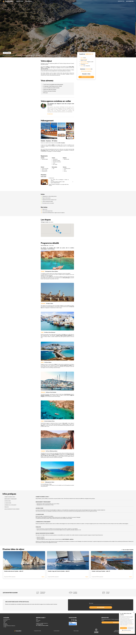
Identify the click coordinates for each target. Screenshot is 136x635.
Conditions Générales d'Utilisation (9, 625)
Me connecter (130, 1)
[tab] (56, 176)
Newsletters (5, 624)
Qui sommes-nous (6, 619)
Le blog (4, 626)
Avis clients (5, 620)
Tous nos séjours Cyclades (127, 549)
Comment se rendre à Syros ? (9, 496)
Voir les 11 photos (7, 52)
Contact (37, 621)
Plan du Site (38, 620)
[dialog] (127, 623)
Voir (70, 137)
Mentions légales (76, 630)
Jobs (4, 622)
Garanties (5, 623)
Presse (4, 621)
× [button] (133, 612)
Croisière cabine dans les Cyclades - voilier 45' (13, 571)
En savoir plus (50, 113)
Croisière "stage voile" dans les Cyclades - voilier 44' (59, 571)
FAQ (37, 619)
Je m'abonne (100, 607)
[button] (56, 176)
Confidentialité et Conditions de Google (127, 631)
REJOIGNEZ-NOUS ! (117, 622)
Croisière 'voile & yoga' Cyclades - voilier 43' (101, 571)
